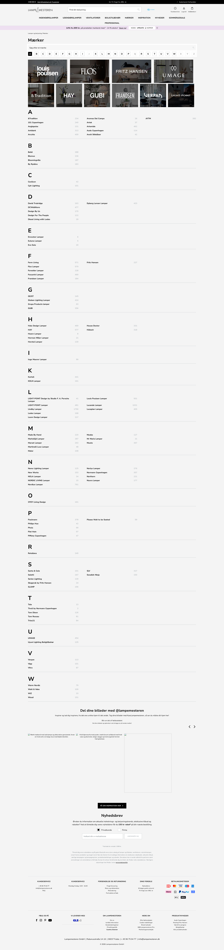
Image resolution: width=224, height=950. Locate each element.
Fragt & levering (112, 886)
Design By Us (34, 211)
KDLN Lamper (34, 381)
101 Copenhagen (35, 122)
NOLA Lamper (34, 476)
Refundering (112, 890)
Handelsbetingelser (112, 925)
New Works (33, 472)
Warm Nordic (34, 685)
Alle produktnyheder (180, 929)
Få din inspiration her (110, 806)
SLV (88, 571)
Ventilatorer (93, 17)
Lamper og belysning (35, 33)
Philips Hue (33, 523)
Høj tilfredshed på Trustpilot (48, 2)
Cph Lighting (34, 185)
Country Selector (112, 929)
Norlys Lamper (93, 468)
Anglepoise (33, 126)
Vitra (30, 667)
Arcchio (31, 134)
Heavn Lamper (34, 333)
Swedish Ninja (93, 574)
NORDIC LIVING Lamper (39, 480)
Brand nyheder (146, 925)
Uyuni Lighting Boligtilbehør (41, 642)
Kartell (31, 377)
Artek (89, 122)
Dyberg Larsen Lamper (97, 203)
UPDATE (142, 28)
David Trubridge (35, 203)
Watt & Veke (34, 689)
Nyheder (159, 17)
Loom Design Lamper (37, 417)
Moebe (90, 434)
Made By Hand (34, 434)
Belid (30, 152)
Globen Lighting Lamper (39, 300)
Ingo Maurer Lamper (37, 359)
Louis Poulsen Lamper (97, 398)
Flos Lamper (33, 266)
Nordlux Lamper (35, 484)
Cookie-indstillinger (146, 922)
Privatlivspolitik (112, 927)
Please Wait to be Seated (98, 519)
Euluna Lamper (35, 241)
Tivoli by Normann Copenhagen (42, 608)
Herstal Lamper (35, 341)
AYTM (148, 118)
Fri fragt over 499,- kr (146, 890)
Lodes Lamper (34, 413)
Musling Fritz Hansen (180, 922)
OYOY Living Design (37, 502)
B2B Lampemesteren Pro (146, 927)
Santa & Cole (34, 571)
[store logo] (40, 9)
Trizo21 (31, 620)
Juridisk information (112, 922)
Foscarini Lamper (36, 274)
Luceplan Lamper (94, 409)
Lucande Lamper (94, 405)
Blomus (31, 156)
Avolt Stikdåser (94, 134)
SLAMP (31, 586)
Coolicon (32, 181)
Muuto (90, 443)
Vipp (30, 663)
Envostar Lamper (36, 237)
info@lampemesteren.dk (44, 888)
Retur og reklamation (112, 888)
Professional (112, 23)
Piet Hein (32, 531)
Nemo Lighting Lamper (38, 468)
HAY (30, 329)
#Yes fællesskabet (146, 920)
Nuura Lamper (93, 480)
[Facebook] (36, 920)
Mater (30, 451)
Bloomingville (34, 160)
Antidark (32, 130)
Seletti (31, 574)
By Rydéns (33, 164)
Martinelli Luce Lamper (38, 446)
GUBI (30, 308)
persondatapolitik (122, 862)
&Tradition (33, 118)
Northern (91, 476)
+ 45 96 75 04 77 (43, 886)
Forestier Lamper (36, 270)
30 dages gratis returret (146, 888)
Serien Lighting (35, 579)
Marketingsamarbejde (146, 929)
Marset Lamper (35, 443)
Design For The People (38, 215)
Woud (30, 697)
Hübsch (90, 329)
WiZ (30, 693)
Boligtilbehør (180, 927)
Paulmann (32, 519)
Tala (30, 604)
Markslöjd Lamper (36, 438)
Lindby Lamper (35, 409)
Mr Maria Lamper (94, 438)
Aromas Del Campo (96, 118)
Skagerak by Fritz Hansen (39, 583)
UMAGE (31, 638)
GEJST (31, 296)
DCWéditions (34, 207)
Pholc (30, 527)
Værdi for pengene (180, 925)
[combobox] (104, 9)
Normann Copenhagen (97, 472)
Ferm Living (33, 262)
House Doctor (93, 325)
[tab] (44, 889)
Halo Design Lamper (37, 325)
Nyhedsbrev (146, 886)
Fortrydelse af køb (112, 893)
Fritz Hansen (92, 262)
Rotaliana (32, 553)
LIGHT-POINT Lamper (38, 405)
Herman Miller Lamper (38, 338)
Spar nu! (122, 28)
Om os (112, 920)
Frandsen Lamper (36, 278)
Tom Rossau (33, 616)
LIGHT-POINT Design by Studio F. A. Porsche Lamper (48, 399)
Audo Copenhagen (95, 130)
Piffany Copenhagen (37, 535)
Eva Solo (32, 245)
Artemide (91, 126)
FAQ (43, 890)
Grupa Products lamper (38, 304)
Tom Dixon (33, 612)
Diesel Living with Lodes (39, 219)
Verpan (31, 659)
